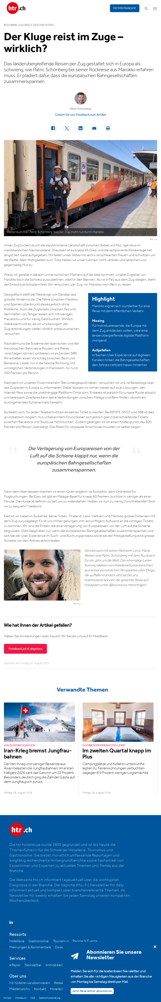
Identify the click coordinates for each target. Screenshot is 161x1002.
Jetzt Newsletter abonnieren (92, 991)
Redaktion (62, 983)
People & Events (85, 941)
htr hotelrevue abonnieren (29, 983)
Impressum (20, 998)
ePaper (14, 965)
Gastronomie (38, 941)
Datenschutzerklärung (49, 998)
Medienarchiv (19, 989)
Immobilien (54, 965)
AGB (32, 998)
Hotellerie (17, 941)
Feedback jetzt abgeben (25, 648)
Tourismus (61, 941)
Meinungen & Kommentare (30, 947)
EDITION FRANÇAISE (124, 8)
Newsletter (33, 965)
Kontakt (40, 989)
